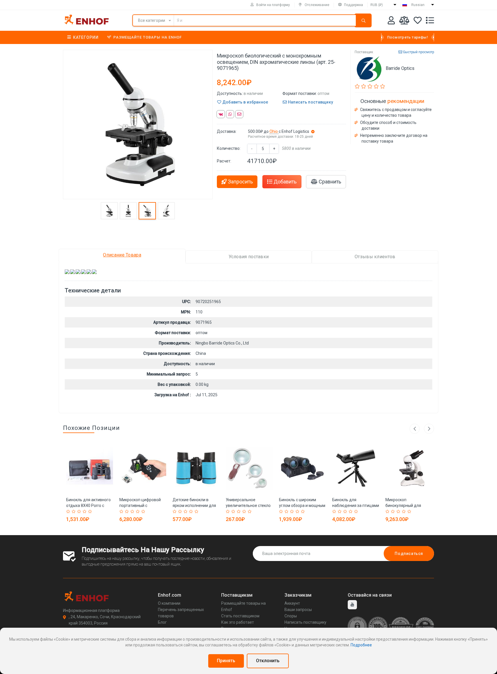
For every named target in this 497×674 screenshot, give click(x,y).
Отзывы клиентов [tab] (375, 256)
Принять (226, 660)
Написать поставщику (310, 102)
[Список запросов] (430, 21)
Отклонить (268, 660)
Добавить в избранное (244, 102)
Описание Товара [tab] (122, 255)
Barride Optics (400, 68)
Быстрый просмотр (418, 52)
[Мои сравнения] (404, 21)
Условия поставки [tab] (249, 256)
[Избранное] (418, 21)
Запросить (240, 182)
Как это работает (237, 622)
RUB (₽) (376, 5)
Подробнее (361, 645)
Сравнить (329, 182)
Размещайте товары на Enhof (147, 37)
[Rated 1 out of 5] (69, 512)
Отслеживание (317, 5)
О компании (169, 603)
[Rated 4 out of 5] (85, 512)
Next (429, 429)
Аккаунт (292, 603)
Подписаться (409, 553)
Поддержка (353, 5)
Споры (290, 616)
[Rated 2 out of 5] (74, 512)
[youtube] (352, 604)
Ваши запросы (298, 609)
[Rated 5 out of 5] (90, 512)
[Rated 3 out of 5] (80, 512)
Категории (86, 37)
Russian (418, 5)
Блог (162, 622)
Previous (415, 429)
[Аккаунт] (391, 21)
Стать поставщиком (240, 616)
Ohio (274, 131)
